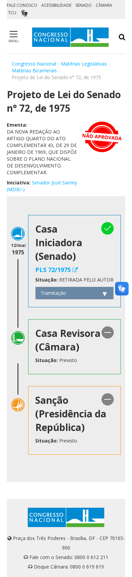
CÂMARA (104, 5)
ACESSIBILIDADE (56, 5)
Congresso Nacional (34, 63)
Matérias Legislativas (84, 63)
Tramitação (53, 293)
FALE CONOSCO (22, 5)
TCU (12, 13)
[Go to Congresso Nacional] (70, 37)
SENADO (83, 5)
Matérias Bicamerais (34, 70)
